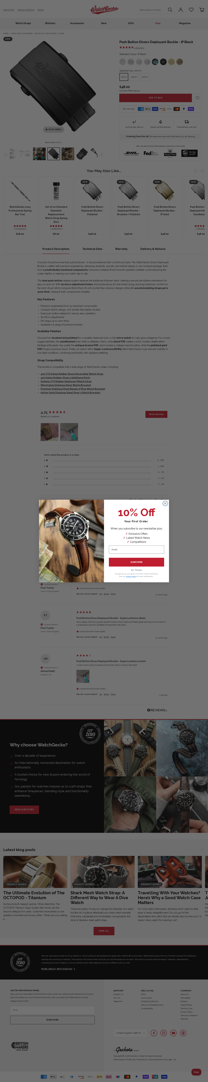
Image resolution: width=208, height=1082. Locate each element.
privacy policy (131, 576)
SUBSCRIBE (136, 562)
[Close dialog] (165, 503)
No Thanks (136, 570)
